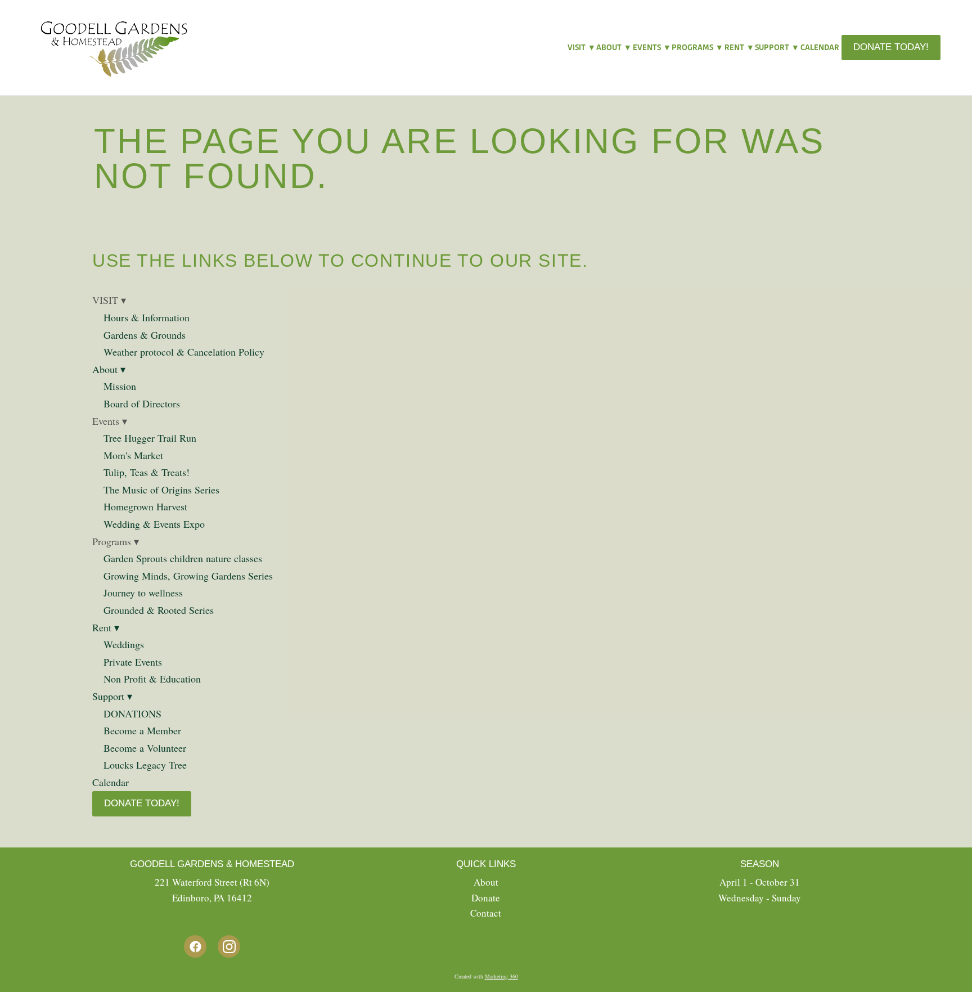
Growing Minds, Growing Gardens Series (188, 575)
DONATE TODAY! (891, 47)
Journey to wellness (145, 592)
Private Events (133, 661)
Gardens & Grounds (145, 335)
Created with (486, 976)
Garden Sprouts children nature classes (183, 558)
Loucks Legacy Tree (145, 764)
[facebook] (195, 946)
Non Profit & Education (152, 678)
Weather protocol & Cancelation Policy (184, 351)
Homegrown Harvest (145, 506)
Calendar (819, 47)
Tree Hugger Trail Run (150, 438)
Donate (485, 897)
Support (776, 47)
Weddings (124, 644)
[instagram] (229, 946)
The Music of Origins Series (161, 489)
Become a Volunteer (145, 748)
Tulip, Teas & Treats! (147, 472)
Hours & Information (147, 317)
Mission (120, 386)
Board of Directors (142, 403)
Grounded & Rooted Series (159, 610)
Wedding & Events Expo (154, 524)
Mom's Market (133, 455)
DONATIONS (132, 713)
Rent (738, 47)
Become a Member (142, 730)
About (613, 47)
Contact (485, 912)
